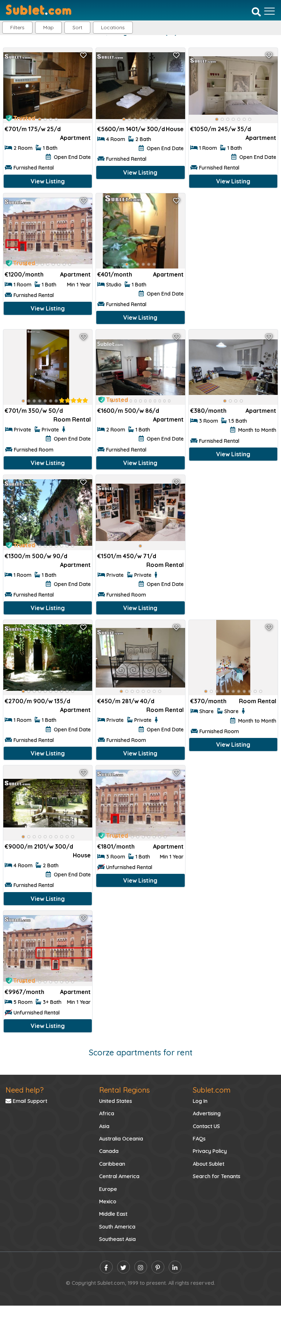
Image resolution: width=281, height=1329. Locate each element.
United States (115, 1101)
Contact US (206, 1126)
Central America (119, 1176)
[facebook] (106, 1267)
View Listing (48, 181)
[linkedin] (175, 1267)
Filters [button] (17, 27)
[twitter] (123, 1267)
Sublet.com (212, 1089)
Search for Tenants (216, 1176)
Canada (109, 1151)
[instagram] (140, 1267)
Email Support (29, 1101)
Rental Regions (124, 1089)
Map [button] (48, 27)
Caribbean (112, 1164)
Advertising (207, 1113)
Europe (108, 1189)
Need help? (24, 1089)
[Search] (256, 11)
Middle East (113, 1214)
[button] (113, 28)
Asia (104, 1126)
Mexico (107, 1201)
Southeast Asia (117, 1239)
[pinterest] (157, 1267)
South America (117, 1226)
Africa (106, 1113)
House (175, 129)
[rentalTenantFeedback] (73, 400)
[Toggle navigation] (269, 11)
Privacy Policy (210, 1151)
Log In (200, 1101)
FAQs (199, 1138)
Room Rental (72, 419)
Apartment (75, 137)
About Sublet (208, 1164)
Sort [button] (77, 27)
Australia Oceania (121, 1138)
